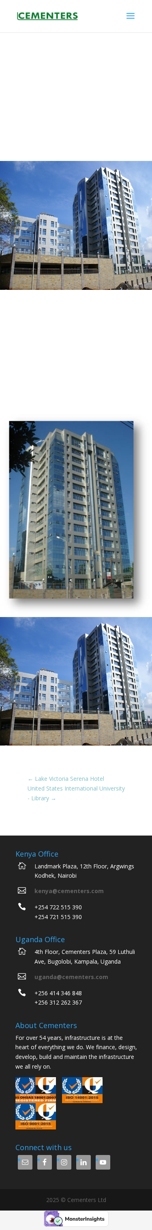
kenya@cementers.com (69, 891)
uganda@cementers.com (71, 977)
